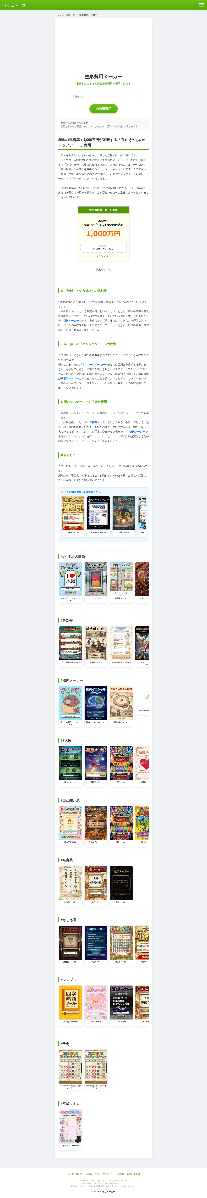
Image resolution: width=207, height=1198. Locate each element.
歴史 (96, 1174)
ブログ (70, 1174)
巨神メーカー (71, 320)
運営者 (120, 1174)
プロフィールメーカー (92, 364)
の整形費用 (103, 108)
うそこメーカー (16, 4)
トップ (58, 14)
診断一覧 (70, 14)
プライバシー (108, 1174)
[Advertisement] (103, 44)
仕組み (88, 1174)
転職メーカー (99, 422)
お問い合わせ (133, 1174)
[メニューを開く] (201, 5)
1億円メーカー (136, 431)
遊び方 (79, 1174)
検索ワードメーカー (72, 378)
